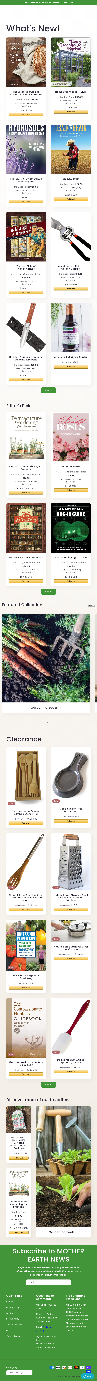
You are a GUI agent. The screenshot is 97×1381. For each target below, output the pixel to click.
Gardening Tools (62, 1232)
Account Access (14, 1324)
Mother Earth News (69, 1376)
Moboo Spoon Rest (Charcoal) (71, 810)
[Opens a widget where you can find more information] (87, 1376)
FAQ (8, 1330)
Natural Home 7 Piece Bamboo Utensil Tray (26, 812)
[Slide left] (43, 722)
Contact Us (11, 1313)
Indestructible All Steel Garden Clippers (71, 267)
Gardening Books (44, 708)
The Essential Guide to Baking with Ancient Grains (26, 93)
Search (9, 1301)
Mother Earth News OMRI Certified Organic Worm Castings (18, 1143)
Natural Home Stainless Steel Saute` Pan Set (71, 948)
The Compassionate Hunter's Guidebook (26, 1063)
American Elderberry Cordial (71, 357)
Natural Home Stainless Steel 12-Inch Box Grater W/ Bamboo (71, 898)
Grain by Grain (70, 179)
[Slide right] (54, 722)
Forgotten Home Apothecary (26, 557)
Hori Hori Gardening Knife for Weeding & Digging (26, 358)
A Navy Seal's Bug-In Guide (71, 557)
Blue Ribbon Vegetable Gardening (26, 977)
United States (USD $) (18, 1373)
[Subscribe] (68, 1282)
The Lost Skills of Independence (26, 267)
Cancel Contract (14, 1336)
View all (49, 390)
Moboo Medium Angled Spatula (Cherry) (71, 1061)
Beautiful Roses (71, 466)
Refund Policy (12, 1319)
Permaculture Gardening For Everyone (26, 467)
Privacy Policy (12, 1307)
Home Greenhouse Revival (70, 92)
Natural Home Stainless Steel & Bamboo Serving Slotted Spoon (26, 898)
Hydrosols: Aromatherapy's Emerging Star (26, 180)
